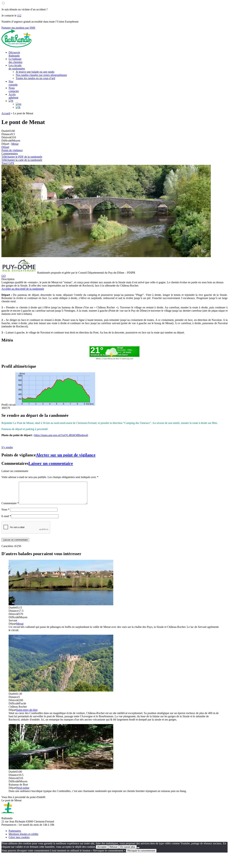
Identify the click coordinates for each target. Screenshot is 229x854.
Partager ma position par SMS (18, 27)
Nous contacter (14, 89)
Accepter (102, 847)
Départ (5, 147)
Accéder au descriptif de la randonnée (22, 288)
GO (3, 275)
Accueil (5, 113)
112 (19, 15)
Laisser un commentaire (50, 463)
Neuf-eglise (22, 787)
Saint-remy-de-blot (26, 709)
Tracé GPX (7, 163)
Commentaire (10, 503)
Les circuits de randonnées (17, 67)
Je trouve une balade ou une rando (35, 71)
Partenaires (15, 830)
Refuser (113, 847)
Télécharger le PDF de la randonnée (21, 156)
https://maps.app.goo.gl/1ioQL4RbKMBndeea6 (61, 435)
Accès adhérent (13, 96)
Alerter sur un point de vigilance (66, 455)
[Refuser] (138, 847)
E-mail (6, 516)
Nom (5, 509)
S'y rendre (7, 447)
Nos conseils (13, 83)
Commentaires (9, 153)
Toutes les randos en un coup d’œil (35, 78)
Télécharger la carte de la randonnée (21, 159)
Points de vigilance (12, 150)
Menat (14, 143)
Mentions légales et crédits (23, 834)
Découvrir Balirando (14, 54)
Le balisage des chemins (15, 60)
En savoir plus (127, 847)
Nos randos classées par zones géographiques (41, 75)
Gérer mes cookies (19, 837)
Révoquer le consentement (141, 850)
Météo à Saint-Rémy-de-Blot (107, 359)
